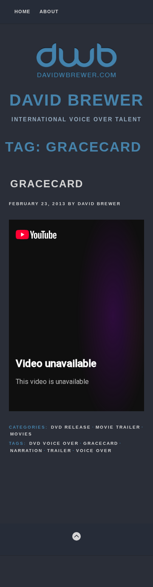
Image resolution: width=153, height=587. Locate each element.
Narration (26, 450)
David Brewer (76, 100)
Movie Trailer (118, 427)
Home (22, 11)
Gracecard (46, 183)
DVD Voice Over (54, 443)
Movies (21, 434)
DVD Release (71, 427)
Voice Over (94, 450)
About (49, 11)
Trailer (59, 450)
